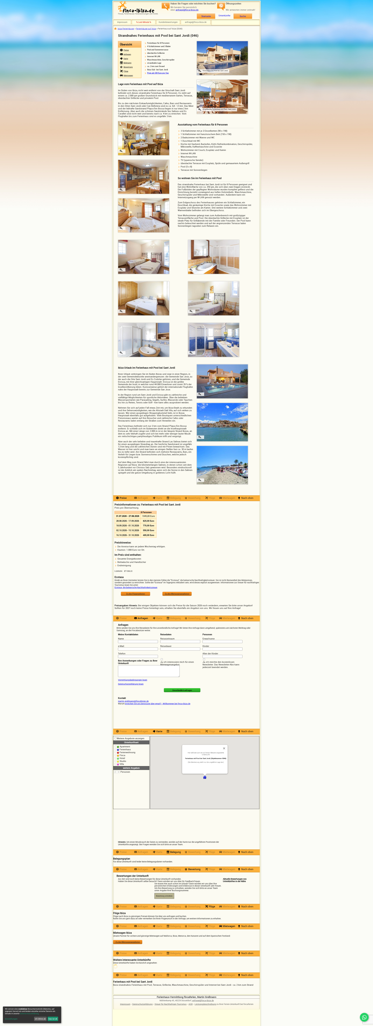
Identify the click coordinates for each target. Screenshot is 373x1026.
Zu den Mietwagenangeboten (177, 593)
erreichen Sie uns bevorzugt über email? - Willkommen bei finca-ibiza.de (157, 703)
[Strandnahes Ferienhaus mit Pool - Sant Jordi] (222, 96)
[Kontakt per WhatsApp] (364, 1017)
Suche (243, 16)
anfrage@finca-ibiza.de (187, 9)
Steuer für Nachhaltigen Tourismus (170, 1004)
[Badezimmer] (213, 256)
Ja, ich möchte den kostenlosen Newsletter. (218, 663)
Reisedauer (165, 646)
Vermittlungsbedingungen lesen (132, 679)
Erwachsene (209, 638)
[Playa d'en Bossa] (222, 464)
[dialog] (32, 1014)
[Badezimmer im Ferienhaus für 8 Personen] (213, 339)
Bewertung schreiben (164, 896)
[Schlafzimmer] (143, 215)
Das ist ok (52, 1018)
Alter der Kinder (210, 653)
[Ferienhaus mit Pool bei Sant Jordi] (222, 57)
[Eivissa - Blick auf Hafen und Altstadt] (222, 421)
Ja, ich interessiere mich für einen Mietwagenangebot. (177, 663)
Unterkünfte (224, 15)
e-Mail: (121, 646)
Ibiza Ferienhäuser (126, 28)
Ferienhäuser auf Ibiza (146, 28)
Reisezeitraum (167, 638)
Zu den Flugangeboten (135, 593)
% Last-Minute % (143, 22)
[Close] (224, 748)
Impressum (122, 22)
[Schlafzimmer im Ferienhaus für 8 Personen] (213, 298)
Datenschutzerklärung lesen (131, 684)
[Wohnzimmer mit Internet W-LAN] (143, 138)
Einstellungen (11, 1019)
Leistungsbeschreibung (205, 1004)
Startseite (206, 16)
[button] (205, 777)
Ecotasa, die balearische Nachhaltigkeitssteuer (136, 587)
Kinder (206, 646)
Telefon (121, 653)
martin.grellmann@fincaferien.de (133, 701)
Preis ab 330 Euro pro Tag (158, 73)
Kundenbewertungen (168, 22)
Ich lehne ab (40, 1018)
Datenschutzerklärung (142, 1004)
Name (121, 638)
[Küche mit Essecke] (143, 176)
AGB (191, 1004)
